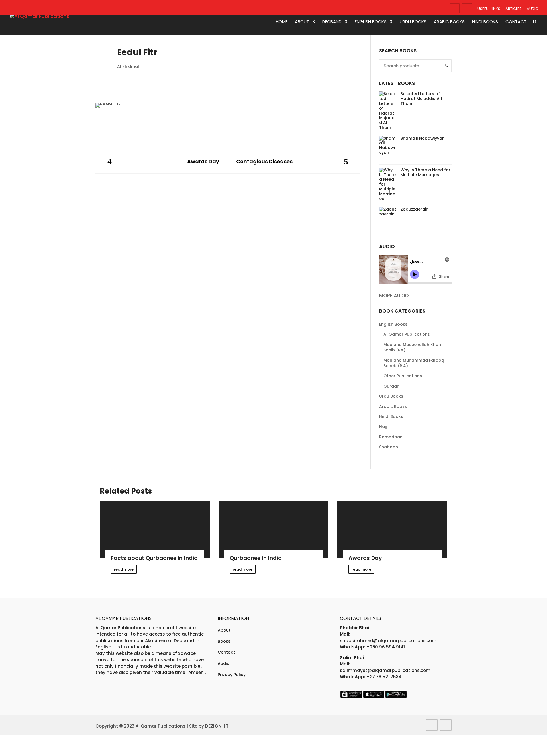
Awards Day (203, 162)
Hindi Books (485, 22)
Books (224, 641)
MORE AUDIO (394, 295)
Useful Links (488, 8)
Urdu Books (413, 22)
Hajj (383, 426)
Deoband (332, 22)
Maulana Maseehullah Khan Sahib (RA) (412, 347)
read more (124, 569)
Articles (513, 8)
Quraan (391, 386)
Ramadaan (391, 437)
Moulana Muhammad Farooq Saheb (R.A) (413, 363)
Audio (532, 8)
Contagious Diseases (264, 162)
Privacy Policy (232, 674)
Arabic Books (449, 22)
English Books (371, 22)
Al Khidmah (128, 66)
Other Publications (402, 376)
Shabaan (388, 447)
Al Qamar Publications (406, 334)
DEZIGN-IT (216, 726)
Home (281, 22)
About (302, 22)
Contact (515, 22)
